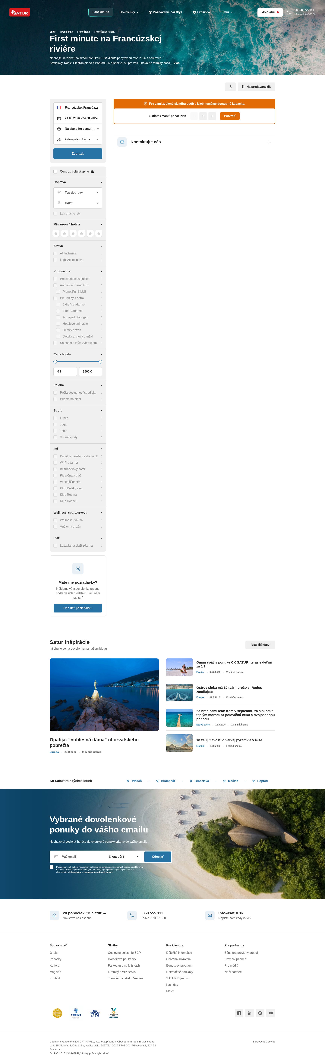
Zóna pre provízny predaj (241, 952)
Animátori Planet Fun (74, 285)
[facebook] (239, 1013)
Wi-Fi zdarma (69, 462)
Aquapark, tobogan (75, 317)
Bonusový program (178, 965)
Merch (170, 991)
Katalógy (172, 984)
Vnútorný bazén (70, 526)
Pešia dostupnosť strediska (78, 392)
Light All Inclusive (71, 259)
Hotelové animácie (75, 323)
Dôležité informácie (179, 952)
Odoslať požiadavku (77, 608)
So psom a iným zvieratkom (78, 342)
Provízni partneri (235, 959)
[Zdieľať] (230, 86)
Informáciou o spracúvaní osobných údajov (91, 872)
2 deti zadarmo (73, 310)
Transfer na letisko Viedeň (125, 978)
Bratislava (201, 781)
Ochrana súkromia (178, 959)
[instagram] (260, 1013)
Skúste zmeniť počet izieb (167, 116)
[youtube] (270, 1013)
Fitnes (64, 418)
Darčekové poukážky (122, 959)
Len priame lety (70, 213)
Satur (225, 12)
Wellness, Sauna (71, 520)
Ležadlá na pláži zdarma (76, 545)
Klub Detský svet (71, 488)
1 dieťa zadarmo (74, 304)
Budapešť (167, 781)
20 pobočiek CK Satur (82, 913)
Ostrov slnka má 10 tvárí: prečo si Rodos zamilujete (229, 690)
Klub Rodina (68, 494)
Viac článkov (260, 644)
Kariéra (54, 965)
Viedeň (136, 781)
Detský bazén (72, 330)
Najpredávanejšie (259, 86)
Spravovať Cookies (264, 1041)
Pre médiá (231, 965)
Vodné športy (68, 437)
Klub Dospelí (68, 501)
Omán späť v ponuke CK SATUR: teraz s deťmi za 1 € (234, 664)
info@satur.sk (230, 913)
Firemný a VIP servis (122, 972)
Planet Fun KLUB (74, 291)
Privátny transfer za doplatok (79, 456)
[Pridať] (212, 116)
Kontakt (55, 978)
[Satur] (19, 12)
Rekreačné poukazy (179, 972)
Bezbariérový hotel (72, 469)
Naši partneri (233, 972)
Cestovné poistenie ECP (124, 952)
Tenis (63, 430)
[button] (77, 107)
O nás (54, 952)
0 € (59, 371)
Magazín (55, 972)
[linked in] (249, 1013)
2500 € (87, 371)
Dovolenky (127, 12)
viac (177, 63)
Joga (63, 424)
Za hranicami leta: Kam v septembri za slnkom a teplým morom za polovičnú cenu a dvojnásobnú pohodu (235, 715)
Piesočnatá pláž (70, 475)
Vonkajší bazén (70, 481)
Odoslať (158, 856)
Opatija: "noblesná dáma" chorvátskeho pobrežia (94, 742)
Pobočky (55, 959)
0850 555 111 (151, 913)
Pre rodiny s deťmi (72, 298)
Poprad (262, 781)
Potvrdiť (230, 116)
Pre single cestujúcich (74, 278)
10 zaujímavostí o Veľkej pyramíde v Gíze (229, 740)
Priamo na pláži (70, 399)
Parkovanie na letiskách (124, 965)
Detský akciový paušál (78, 336)
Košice (232, 781)
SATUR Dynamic (177, 978)
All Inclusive (68, 253)
